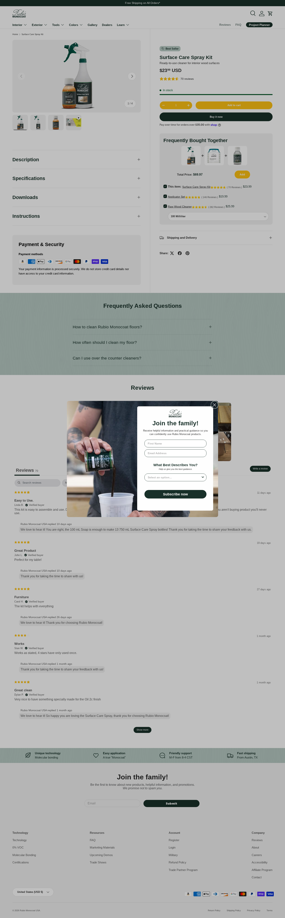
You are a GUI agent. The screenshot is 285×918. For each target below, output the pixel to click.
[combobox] (174, 477)
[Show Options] (203, 477)
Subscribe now (175, 494)
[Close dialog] (214, 405)
